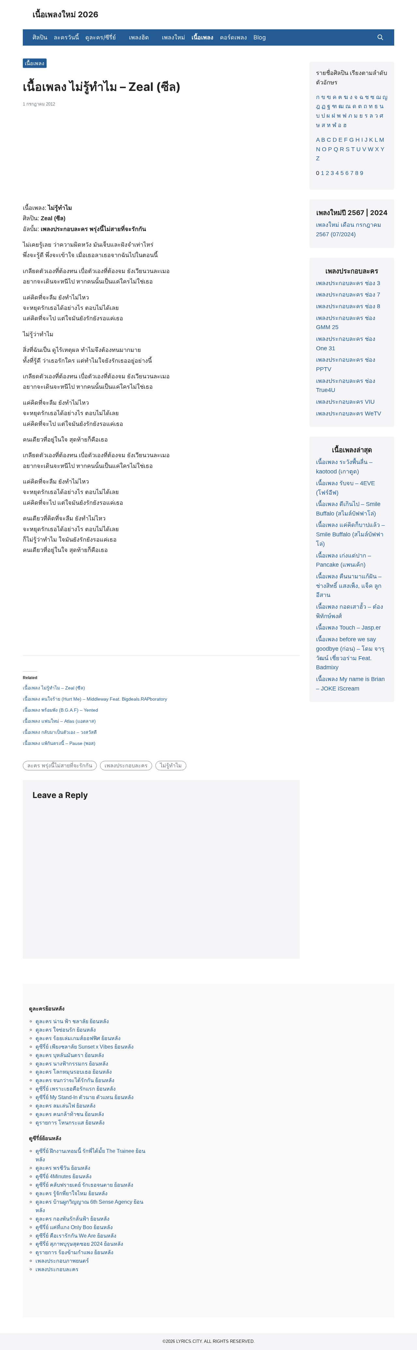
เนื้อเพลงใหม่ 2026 (65, 14)
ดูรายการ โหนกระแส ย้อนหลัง (70, 1122)
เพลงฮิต (139, 37)
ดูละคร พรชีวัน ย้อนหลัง (63, 1168)
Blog (259, 37)
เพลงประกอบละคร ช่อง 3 (348, 283)
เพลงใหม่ (173, 37)
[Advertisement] (161, 158)
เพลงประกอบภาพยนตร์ (62, 1261)
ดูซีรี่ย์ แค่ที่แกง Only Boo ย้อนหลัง (74, 1227)
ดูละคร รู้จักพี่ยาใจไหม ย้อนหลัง (72, 1193)
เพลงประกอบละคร (126, 765)
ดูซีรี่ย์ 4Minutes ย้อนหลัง (64, 1176)
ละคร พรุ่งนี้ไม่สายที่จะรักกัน (59, 765)
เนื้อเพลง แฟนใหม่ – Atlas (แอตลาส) (59, 721)
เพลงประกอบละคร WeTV (348, 413)
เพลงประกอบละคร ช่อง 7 (348, 294)
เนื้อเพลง (202, 37)
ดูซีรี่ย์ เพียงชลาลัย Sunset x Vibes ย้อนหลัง (85, 1047)
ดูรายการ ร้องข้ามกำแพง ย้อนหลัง (74, 1252)
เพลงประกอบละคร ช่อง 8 (348, 306)
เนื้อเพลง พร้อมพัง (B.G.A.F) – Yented (60, 710)
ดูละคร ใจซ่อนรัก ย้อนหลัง (66, 1030)
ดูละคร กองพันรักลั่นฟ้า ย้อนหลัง (72, 1219)
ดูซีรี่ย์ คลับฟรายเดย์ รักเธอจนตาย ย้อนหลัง (84, 1185)
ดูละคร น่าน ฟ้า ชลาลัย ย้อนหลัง (72, 1021)
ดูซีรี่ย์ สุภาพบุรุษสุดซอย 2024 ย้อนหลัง (79, 1244)
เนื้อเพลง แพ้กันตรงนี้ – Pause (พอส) (59, 743)
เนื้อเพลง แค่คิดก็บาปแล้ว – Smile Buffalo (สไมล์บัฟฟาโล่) (350, 534)
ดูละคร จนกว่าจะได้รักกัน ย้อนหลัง (75, 1080)
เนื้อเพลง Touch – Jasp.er (348, 627)
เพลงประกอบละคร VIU (345, 402)
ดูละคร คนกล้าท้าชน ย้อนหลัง (70, 1114)
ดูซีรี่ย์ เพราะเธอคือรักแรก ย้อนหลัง (76, 1089)
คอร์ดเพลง (233, 37)
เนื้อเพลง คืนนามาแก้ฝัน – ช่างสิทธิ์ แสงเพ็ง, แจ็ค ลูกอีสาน (348, 586)
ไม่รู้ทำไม (171, 765)
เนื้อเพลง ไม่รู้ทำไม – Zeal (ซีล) (54, 687)
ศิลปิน (40, 37)
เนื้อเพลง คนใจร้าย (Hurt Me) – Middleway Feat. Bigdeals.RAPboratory (95, 699)
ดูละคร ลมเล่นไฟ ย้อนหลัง (65, 1106)
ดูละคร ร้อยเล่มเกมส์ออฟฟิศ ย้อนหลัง (78, 1038)
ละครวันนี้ (66, 37)
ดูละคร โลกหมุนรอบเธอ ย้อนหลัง (74, 1072)
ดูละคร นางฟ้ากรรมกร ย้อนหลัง (72, 1064)
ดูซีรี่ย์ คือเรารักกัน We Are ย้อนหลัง (76, 1236)
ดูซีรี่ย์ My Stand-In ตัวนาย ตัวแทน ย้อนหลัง (85, 1097)
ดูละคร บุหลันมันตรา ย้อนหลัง (70, 1055)
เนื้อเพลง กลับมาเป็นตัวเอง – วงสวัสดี (60, 732)
